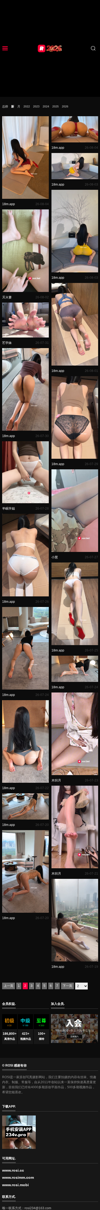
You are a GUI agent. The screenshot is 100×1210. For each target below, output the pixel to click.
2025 (55, 106)
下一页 (67, 986)
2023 (36, 106)
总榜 (5, 106)
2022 (26, 106)
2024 (46, 106)
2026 (65, 106)
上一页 (8, 986)
